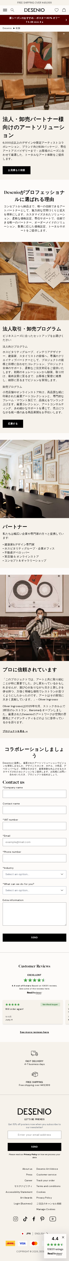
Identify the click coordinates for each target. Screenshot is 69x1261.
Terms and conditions (48, 1186)
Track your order (46, 1180)
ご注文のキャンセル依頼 (49, 1203)
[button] (55, 1246)
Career (28, 1180)
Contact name (11, 803)
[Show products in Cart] (64, 10)
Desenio (7, 28)
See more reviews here (34, 1032)
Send (34, 1146)
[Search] (12, 10)
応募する (13, 423)
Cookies (41, 1192)
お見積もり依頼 (16, 170)
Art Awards (26, 1197)
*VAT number (10, 819)
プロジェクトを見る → (15, 731)
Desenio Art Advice (47, 1169)
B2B (18, 28)
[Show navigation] (5, 10)
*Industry (8, 867)
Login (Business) (23, 1203)
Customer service (46, 1174)
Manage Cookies (46, 1209)
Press (29, 1174)
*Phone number (12, 851)
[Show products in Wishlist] (56, 10)
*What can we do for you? (18, 884)
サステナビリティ (23, 1186)
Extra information (13, 900)
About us (27, 1169)
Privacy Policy (30, 1154)
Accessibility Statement (19, 1192)
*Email (6, 835)
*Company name (13, 787)
